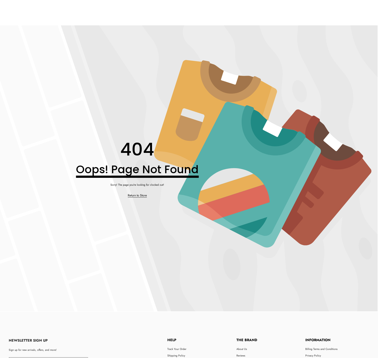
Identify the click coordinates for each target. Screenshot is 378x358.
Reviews (240, 356)
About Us (241, 349)
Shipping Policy (176, 356)
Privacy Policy (313, 356)
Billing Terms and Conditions (321, 349)
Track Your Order (176, 349)
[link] (137, 195)
